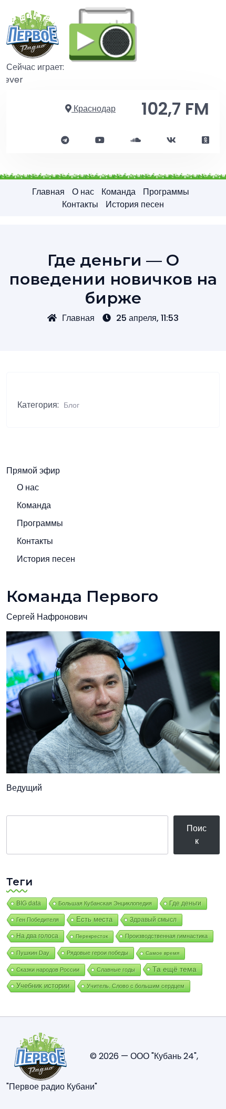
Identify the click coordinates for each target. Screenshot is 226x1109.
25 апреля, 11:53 (147, 318)
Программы (166, 192)
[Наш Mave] (135, 140)
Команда (118, 192)
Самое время (162, 953)
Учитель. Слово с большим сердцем (135, 986)
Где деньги (185, 903)
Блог (71, 405)
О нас (83, 192)
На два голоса (37, 935)
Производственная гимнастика (166, 936)
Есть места (94, 919)
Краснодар (93, 109)
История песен (135, 204)
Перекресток (92, 936)
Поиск (197, 834)
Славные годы (116, 969)
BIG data (28, 903)
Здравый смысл (153, 919)
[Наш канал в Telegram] (65, 140)
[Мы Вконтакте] (171, 140)
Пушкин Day (32, 953)
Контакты (80, 204)
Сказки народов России (47, 969)
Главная (48, 192)
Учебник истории (42, 986)
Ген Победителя (37, 919)
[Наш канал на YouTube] (100, 140)
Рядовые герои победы (97, 953)
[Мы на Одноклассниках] (205, 140)
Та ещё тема (174, 969)
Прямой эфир (33, 471)
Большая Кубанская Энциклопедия (105, 903)
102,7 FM (175, 108)
